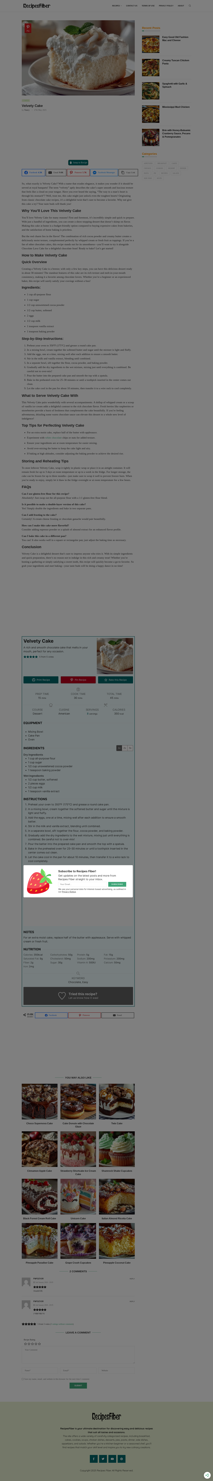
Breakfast (162, 163)
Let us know (76, 997)
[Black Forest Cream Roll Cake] (40, 1197)
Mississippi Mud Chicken (176, 107)
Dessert (171, 168)
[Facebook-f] (94, 1459)
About (181, 6)
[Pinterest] (121, 1459)
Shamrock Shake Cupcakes (117, 1171)
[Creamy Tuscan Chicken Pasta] (150, 67)
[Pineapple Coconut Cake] (117, 1241)
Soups (159, 178)
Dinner (183, 168)
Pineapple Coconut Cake (117, 1263)
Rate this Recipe (117, 679)
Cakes (174, 163)
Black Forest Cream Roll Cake (39, 1218)
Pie (155, 173)
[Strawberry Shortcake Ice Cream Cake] (78, 1149)
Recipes (116, 6)
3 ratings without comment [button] (62, 1324)
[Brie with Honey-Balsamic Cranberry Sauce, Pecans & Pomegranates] (150, 137)
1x (119, 748)
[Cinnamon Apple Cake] (40, 1149)
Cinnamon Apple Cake (39, 1171)
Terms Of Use (148, 6)
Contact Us (131, 6)
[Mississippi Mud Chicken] (150, 114)
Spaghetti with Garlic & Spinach (174, 85)
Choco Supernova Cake (39, 1123)
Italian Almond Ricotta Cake (117, 1218)
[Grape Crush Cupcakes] (78, 1241)
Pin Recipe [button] (80, 679)
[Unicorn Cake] (78, 1197)
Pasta (146, 173)
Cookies (159, 168)
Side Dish (148, 178)
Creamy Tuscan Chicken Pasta (175, 62)
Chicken (147, 168)
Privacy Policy (166, 6)
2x (124, 748)
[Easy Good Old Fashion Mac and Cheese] (150, 44)
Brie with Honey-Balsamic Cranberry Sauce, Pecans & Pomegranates (176, 133)
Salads (176, 173)
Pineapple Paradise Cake (39, 1263)
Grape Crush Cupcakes (78, 1263)
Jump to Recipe (79, 162)
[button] (24, 657)
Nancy (27, 110)
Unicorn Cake (78, 1218)
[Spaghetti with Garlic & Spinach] (150, 91)
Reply (132, 1279)
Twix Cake (116, 1123)
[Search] (189, 6)
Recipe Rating (29, 1340)
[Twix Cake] (117, 1101)
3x (130, 748)
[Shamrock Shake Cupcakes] (117, 1149)
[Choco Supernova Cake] (40, 1101)
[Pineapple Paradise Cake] (40, 1241)
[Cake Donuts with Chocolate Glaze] (78, 1101)
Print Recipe (43, 679)
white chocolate (53, 437)
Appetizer (148, 163)
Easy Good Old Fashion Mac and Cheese (175, 39)
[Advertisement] (78, 135)
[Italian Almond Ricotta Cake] (117, 1197)
